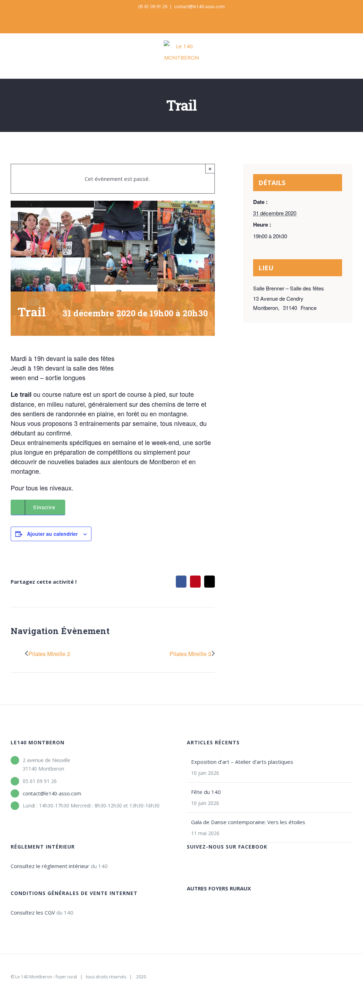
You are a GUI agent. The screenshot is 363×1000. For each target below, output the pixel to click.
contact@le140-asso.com (199, 7)
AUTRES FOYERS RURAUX (219, 888)
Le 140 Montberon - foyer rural (46, 977)
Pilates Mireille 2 (49, 654)
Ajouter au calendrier (52, 533)
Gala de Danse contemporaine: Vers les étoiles (248, 822)
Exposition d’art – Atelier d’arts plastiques (242, 761)
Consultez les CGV (33, 912)
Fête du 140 (206, 791)
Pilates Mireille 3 (190, 654)
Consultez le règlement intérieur (50, 866)
